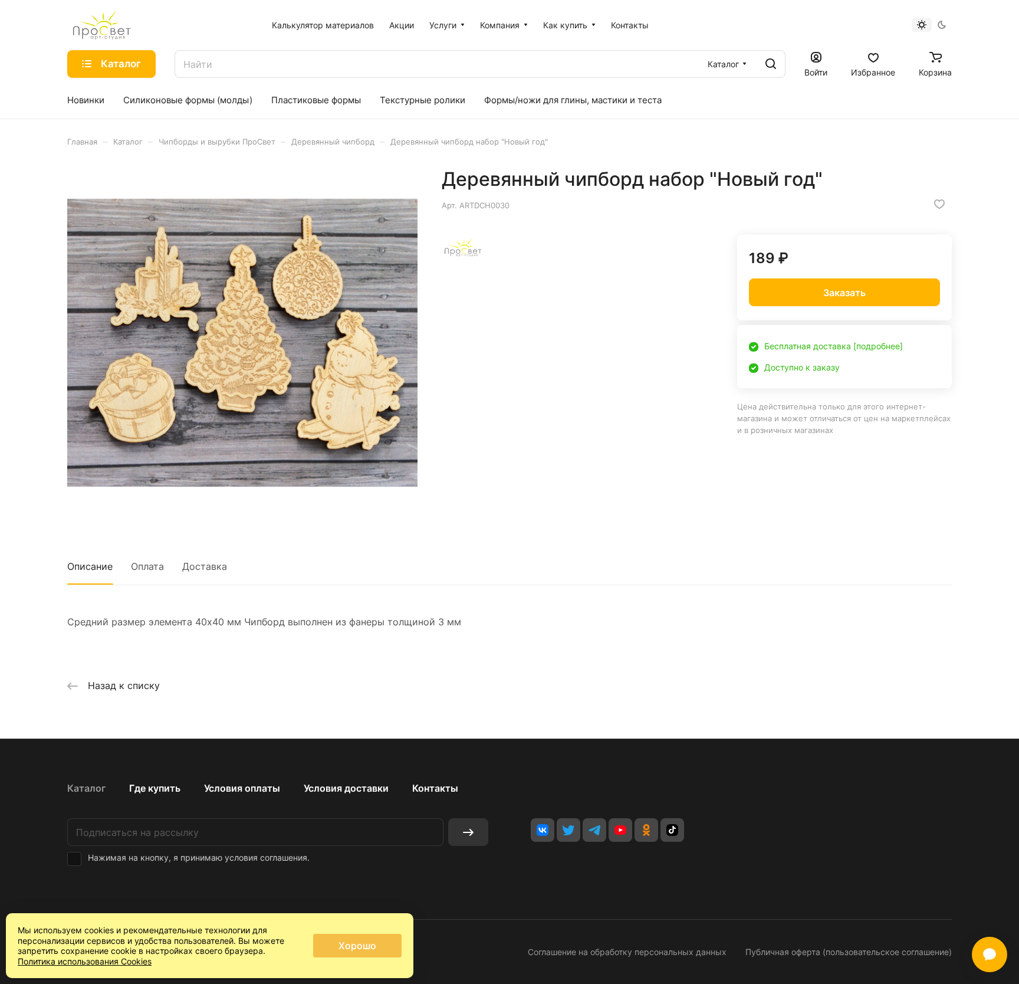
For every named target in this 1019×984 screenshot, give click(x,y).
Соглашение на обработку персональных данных (627, 952)
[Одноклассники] (646, 830)
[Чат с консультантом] (989, 954)
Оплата (147, 566)
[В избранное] (939, 204)
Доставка (204, 566)
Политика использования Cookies (85, 961)
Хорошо (357, 946)
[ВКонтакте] (542, 830)
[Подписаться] (468, 832)
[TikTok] (672, 830)
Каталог (86, 788)
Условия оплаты (242, 788)
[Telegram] (594, 830)
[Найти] (770, 64)
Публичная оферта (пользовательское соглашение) (848, 952)
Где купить (154, 788)
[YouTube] (620, 830)
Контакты (435, 788)
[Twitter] (568, 830)
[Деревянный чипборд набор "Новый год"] (242, 343)
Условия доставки (346, 788)
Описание (90, 566)
